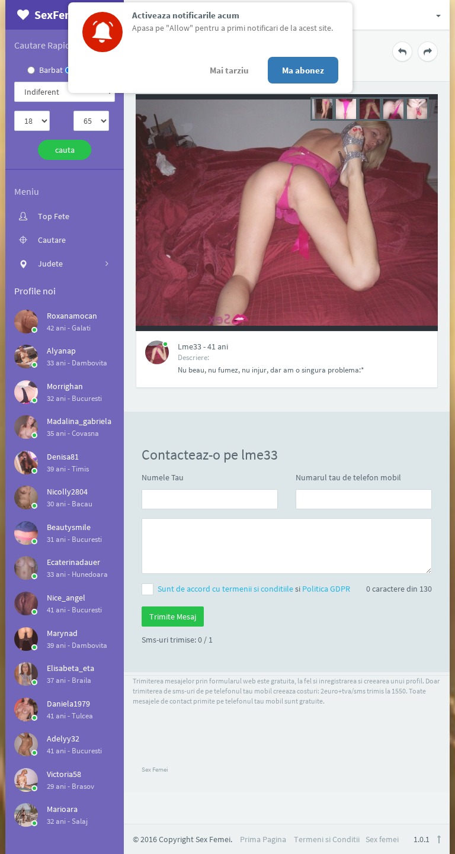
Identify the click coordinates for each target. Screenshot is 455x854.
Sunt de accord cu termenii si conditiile (226, 588)
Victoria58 (64, 774)
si (254, 588)
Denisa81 (63, 456)
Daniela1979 (68, 703)
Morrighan (65, 386)
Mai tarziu (229, 70)
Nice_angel (66, 597)
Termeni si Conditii (327, 839)
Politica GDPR (326, 588)
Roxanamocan (72, 315)
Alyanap (61, 350)
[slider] (369, 107)
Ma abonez (303, 70)
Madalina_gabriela (79, 421)
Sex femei (382, 839)
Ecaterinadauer (73, 562)
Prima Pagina (263, 839)
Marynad (62, 633)
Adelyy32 (63, 738)
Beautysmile (69, 527)
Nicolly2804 (67, 491)
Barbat (51, 70)
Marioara (62, 809)
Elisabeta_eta (70, 668)
